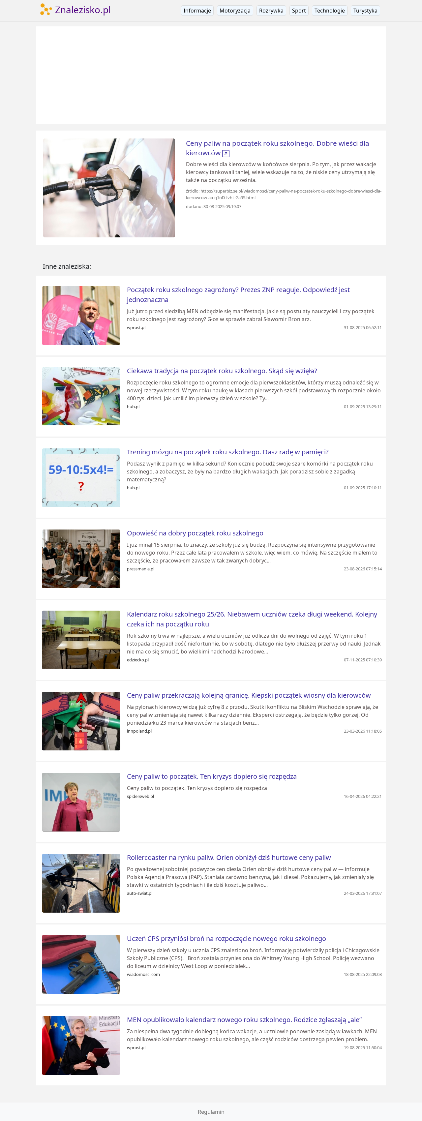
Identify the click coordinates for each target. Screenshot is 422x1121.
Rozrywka (271, 10)
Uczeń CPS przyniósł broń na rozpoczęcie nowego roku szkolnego (226, 938)
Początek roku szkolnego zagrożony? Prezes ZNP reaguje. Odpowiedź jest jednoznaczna (238, 294)
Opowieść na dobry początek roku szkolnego (195, 533)
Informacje (197, 10)
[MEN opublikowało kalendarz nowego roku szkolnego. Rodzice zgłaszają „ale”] (81, 1044)
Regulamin (211, 1111)
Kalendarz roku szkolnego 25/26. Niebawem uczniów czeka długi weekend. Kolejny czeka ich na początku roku (252, 619)
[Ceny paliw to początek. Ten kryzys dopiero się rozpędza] (81, 801)
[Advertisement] (211, 75)
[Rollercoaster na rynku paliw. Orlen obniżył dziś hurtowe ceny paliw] (81, 882)
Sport (299, 10)
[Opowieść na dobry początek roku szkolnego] (81, 558)
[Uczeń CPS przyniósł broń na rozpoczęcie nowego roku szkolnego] (81, 963)
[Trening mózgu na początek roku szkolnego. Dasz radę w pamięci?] (81, 477)
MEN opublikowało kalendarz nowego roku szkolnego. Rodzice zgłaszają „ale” (244, 1019)
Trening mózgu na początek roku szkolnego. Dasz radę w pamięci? (228, 451)
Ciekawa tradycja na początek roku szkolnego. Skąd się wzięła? (222, 370)
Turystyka (365, 10)
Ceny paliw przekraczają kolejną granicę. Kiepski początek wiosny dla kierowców (249, 695)
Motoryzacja (235, 10)
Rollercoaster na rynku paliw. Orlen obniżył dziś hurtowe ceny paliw (229, 857)
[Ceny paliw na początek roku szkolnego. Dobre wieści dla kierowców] (109, 187)
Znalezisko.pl (82, 9)
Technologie (330, 10)
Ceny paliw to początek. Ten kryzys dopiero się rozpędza (212, 776)
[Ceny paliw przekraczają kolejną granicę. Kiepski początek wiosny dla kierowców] (81, 720)
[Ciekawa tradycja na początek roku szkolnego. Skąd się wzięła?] (81, 396)
